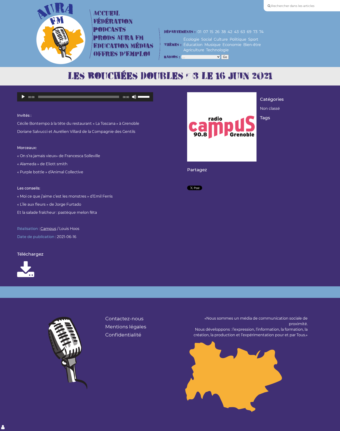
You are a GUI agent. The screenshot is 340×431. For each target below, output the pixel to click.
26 (217, 32)
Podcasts (109, 30)
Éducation (193, 45)
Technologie (217, 50)
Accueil (106, 13)
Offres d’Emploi (121, 54)
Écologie (191, 39)
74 (261, 32)
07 (205, 32)
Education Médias (123, 46)
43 (236, 32)
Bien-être (252, 45)
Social (206, 39)
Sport (253, 39)
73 (255, 32)
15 (211, 32)
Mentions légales (125, 327)
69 (249, 32)
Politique (238, 39)
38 (223, 32)
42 (230, 32)
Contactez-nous (124, 318)
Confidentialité (123, 335)
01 (199, 32)
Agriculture (193, 50)
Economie (232, 45)
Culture (221, 39)
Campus (48, 228)
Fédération (113, 22)
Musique (212, 45)
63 (243, 32)
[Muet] (134, 97)
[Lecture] (23, 97)
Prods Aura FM (118, 38)
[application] (85, 96)
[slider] (144, 96)
